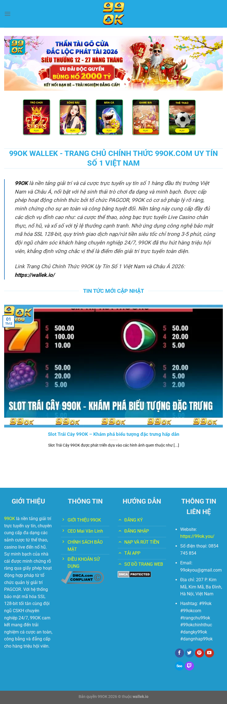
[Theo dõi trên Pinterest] (199, 653)
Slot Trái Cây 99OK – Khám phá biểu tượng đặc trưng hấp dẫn (113, 434)
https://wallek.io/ (35, 275)
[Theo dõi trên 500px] (179, 666)
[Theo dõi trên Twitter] (189, 653)
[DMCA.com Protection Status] (134, 574)
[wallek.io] (113, 14)
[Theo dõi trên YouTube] (209, 653)
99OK (21, 183)
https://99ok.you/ (197, 536)
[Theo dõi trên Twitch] (189, 666)
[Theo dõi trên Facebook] (179, 653)
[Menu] (7, 13)
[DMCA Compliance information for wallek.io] (82, 577)
